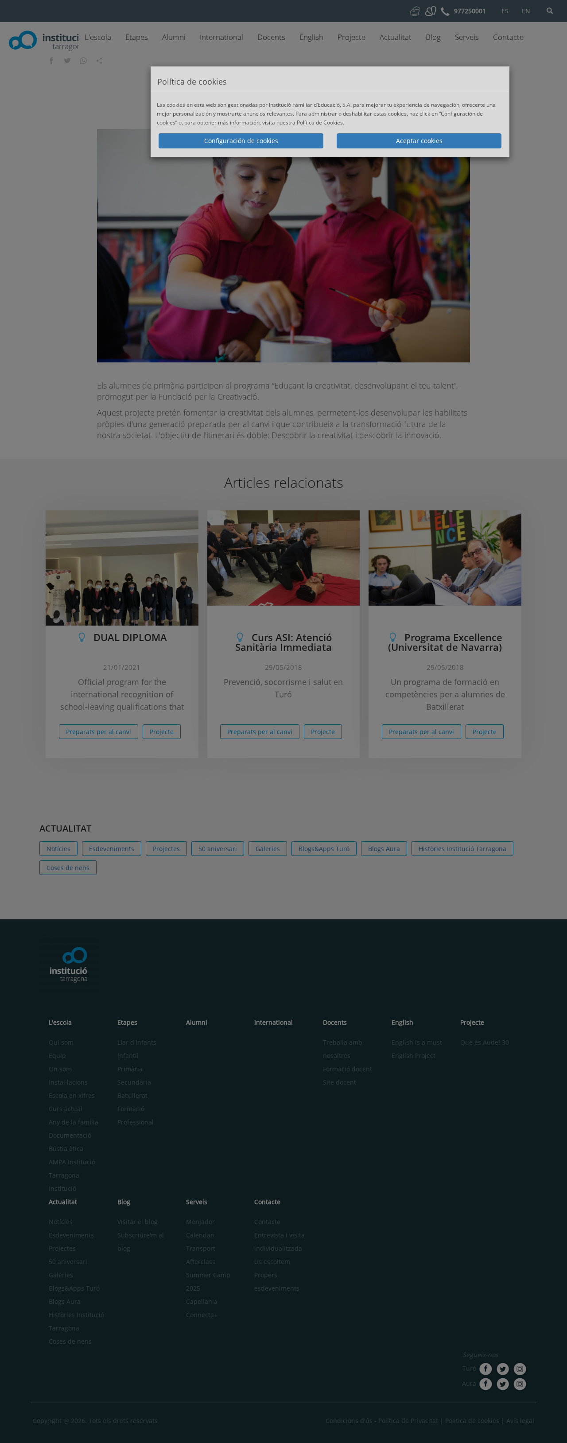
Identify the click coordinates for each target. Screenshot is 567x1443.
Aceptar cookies (419, 140)
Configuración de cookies (241, 140)
